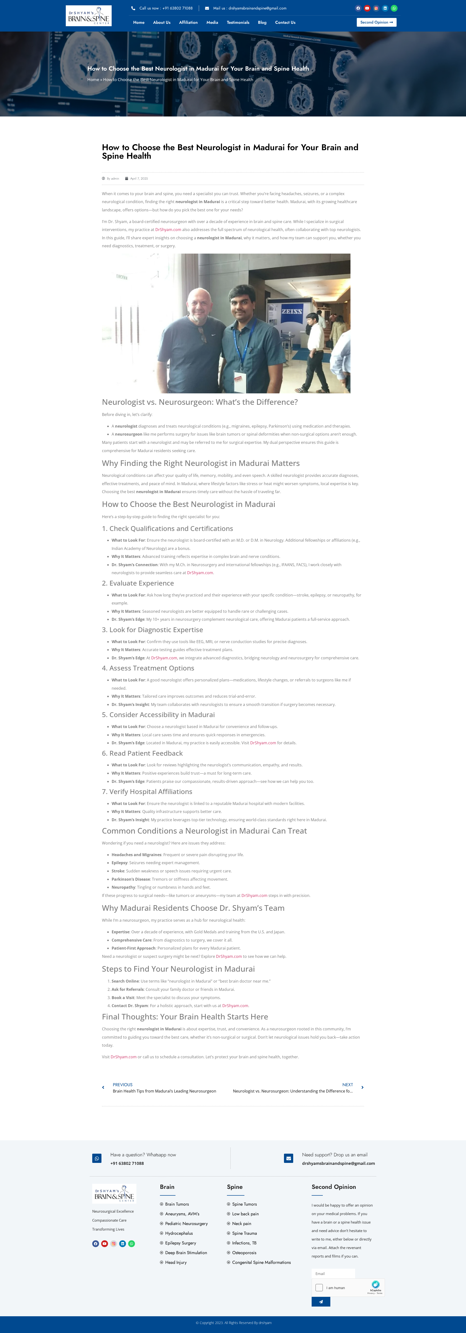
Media (212, 22)
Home (138, 22)
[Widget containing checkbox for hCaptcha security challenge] (348, 1287)
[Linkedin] (385, 8)
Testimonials (238, 22)
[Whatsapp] (394, 8)
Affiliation (188, 22)
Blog (262, 22)
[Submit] (321, 1302)
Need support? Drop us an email (334, 1154)
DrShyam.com (168, 229)
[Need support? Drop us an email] (288, 1158)
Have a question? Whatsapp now (143, 1154)
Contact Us (285, 22)
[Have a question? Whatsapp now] (96, 1158)
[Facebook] (358, 8)
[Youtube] (367, 8)
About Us (161, 22)
